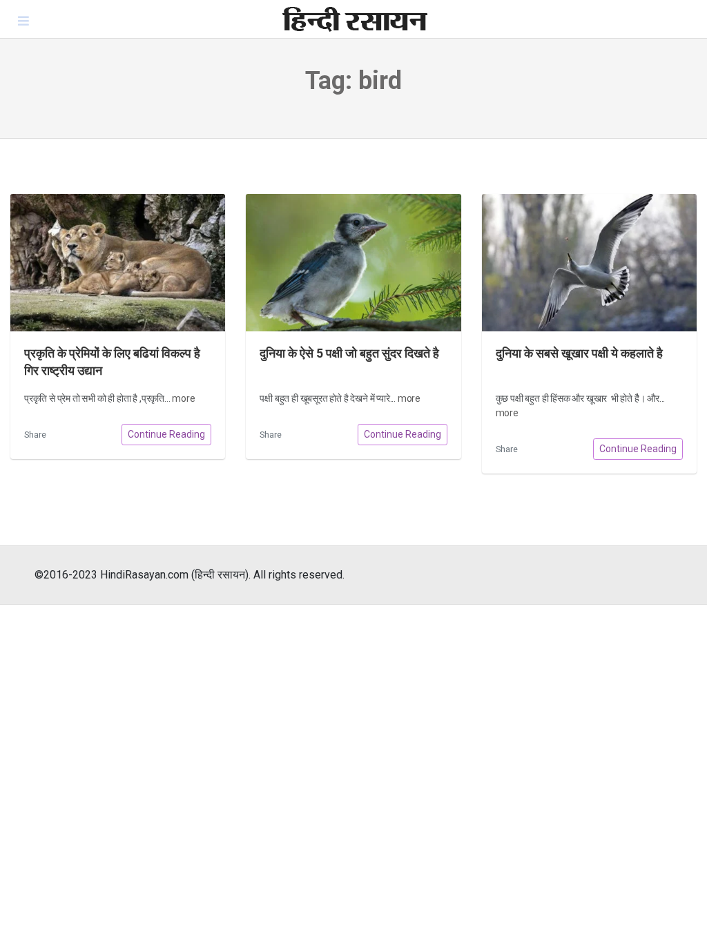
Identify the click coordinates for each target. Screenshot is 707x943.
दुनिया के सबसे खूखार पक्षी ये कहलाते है (579, 353)
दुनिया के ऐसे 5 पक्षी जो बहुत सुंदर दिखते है (349, 353)
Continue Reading (166, 434)
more (183, 398)
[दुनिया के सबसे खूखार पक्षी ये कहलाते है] (589, 262)
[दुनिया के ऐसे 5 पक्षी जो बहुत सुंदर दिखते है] (353, 262)
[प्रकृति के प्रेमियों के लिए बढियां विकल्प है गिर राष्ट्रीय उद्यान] (117, 262)
